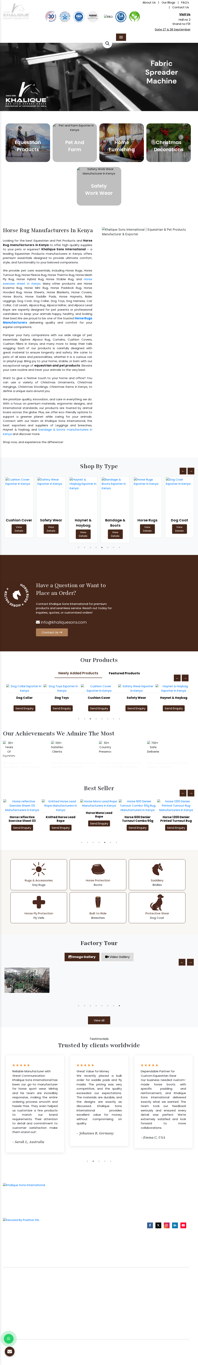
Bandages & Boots (114, 1212)
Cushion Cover (61, 698)
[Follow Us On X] (158, 1225)
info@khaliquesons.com (63, 622)
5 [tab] (102, 547)
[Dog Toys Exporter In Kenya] (24, 688)
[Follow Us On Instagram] (167, 1225)
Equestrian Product (75, 1195)
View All (99, 1020)
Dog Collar (179, 520)
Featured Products (124, 673)
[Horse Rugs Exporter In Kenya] (115, 496)
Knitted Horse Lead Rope (22, 819)
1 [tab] (79, 547)
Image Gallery (84, 957)
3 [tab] (90, 547)
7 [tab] (113, 547)
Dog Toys (24, 698)
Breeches (108, 1219)
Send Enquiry (24, 708)
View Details (19, 529)
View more (28, 142)
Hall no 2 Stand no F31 (181, 22)
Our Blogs (168, 2)
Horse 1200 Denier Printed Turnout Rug (137, 819)
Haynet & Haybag (51, 523)
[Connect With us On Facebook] (150, 1225)
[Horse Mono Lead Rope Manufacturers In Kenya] (60, 803)
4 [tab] (96, 547)
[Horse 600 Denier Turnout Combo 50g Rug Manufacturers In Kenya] (99, 805)
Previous (183, 471)
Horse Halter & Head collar (120, 1200)
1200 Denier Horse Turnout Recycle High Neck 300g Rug (176, 825)
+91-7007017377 (162, 1201)
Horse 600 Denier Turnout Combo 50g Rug (99, 820)
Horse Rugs (115, 520)
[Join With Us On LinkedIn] (175, 1225)
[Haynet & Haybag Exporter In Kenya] (51, 496)
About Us (149, 2)
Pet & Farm (77, 1204)
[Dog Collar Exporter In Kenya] (179, 496)
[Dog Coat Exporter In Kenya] (147, 496)
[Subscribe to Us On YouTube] (183, 1225)
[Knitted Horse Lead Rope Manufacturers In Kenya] (22, 805)
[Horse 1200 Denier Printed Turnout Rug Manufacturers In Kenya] (137, 805)
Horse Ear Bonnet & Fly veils (120, 1206)
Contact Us (180, 7)
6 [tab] (108, 547)
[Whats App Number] (9, 1339)
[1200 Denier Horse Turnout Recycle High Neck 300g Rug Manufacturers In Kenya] (176, 808)
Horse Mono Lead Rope (60, 815)
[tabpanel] (18, 507)
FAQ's (185, 2)
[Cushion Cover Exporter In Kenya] (62, 688)
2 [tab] (84, 547)
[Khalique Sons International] (16, 10)
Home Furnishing (81, 1210)
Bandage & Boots (83, 523)
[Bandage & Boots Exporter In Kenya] (83, 496)
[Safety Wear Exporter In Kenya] (18, 496)
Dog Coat (147, 520)
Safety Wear (19, 520)
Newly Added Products (78, 673)
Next (191, 471)
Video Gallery (119, 957)
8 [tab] (119, 547)
